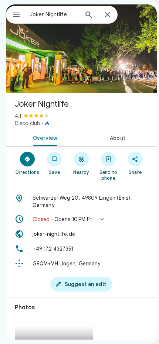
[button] (81, 219)
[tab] (43, 137)
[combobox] (54, 14)
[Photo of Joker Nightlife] (81, 48)
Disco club (27, 123)
